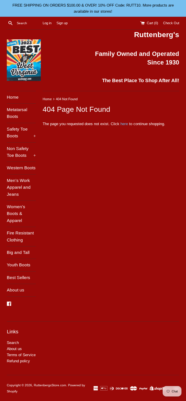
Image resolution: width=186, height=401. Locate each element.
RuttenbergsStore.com (50, 385)
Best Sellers (18, 277)
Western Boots (21, 167)
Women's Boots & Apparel (16, 213)
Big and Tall (18, 252)
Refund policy (18, 361)
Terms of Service (21, 355)
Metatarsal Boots (17, 113)
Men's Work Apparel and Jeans (19, 187)
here (124, 124)
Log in (47, 23)
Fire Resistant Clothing (20, 236)
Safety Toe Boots (21, 132)
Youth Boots (18, 265)
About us (15, 290)
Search (13, 343)
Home (13, 97)
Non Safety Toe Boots (21, 152)
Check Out (171, 23)
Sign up (62, 23)
